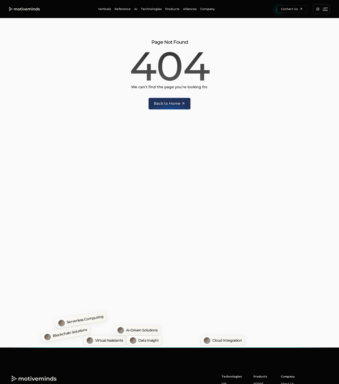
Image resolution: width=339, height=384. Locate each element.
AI (135, 9)
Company (207, 9)
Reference (123, 9)
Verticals (104, 9)
